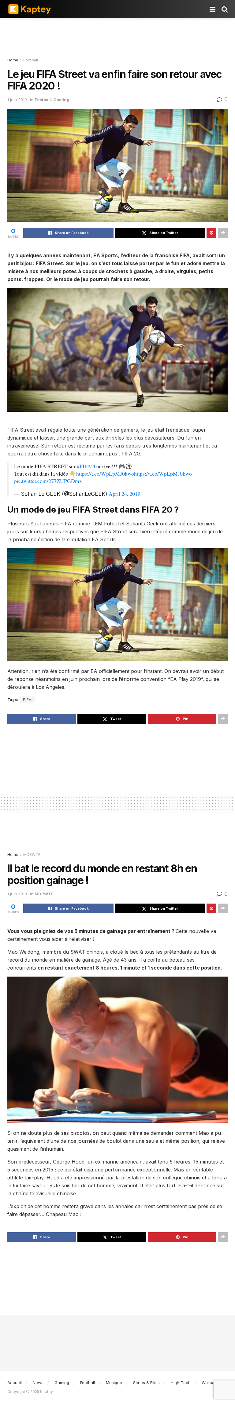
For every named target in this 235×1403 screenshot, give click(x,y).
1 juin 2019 (17, 99)
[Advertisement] (117, 36)
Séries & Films (146, 1382)
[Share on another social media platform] (223, 233)
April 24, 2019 (124, 493)
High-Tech (181, 1382)
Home (12, 60)
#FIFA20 (87, 466)
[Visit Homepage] (29, 9)
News (38, 1382)
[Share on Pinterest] (211, 233)
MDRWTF (31, 854)
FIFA (27, 699)
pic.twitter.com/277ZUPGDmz (48, 480)
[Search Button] (225, 9)
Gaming (61, 99)
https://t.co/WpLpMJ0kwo (105, 473)
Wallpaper (211, 1382)
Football (30, 60)
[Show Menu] (212, 9)
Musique (114, 1382)
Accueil (14, 1382)
